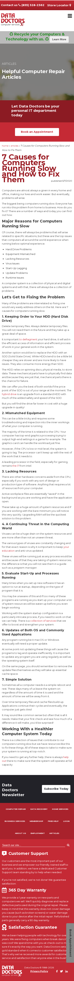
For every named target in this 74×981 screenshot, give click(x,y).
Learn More (59, 39)
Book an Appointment (37, 132)
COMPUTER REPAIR (16, 809)
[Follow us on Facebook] (57, 971)
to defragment (28, 339)
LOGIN (66, 821)
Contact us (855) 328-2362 (22, 5)
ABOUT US (20, 833)
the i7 (15, 465)
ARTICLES (54, 833)
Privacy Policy (39, 971)
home (5, 145)
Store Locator (58, 5)
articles (14, 145)
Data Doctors (12, 971)
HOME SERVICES (60, 809)
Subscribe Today (56, 788)
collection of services (43, 620)
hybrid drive (9, 394)
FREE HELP (53, 821)
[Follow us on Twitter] (61, 971)
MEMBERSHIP (36, 821)
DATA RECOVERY (38, 809)
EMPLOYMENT (38, 833)
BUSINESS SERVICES (15, 821)
